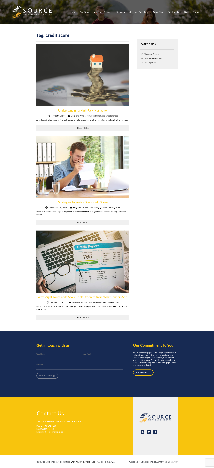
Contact (196, 12)
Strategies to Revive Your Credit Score (83, 202)
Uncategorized (112, 116)
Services (120, 12)
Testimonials (174, 12)
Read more (83, 128)
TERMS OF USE (89, 462)
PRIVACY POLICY (74, 462)
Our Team (85, 12)
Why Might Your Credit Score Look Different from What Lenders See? (83, 297)
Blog (186, 12)
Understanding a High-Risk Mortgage (82, 110)
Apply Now (141, 372)
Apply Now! (158, 12)
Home (73, 12)
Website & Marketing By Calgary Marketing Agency (153, 462)
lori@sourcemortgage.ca (52, 432)
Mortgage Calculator (139, 12)
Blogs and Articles (78, 116)
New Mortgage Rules (96, 116)
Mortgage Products (103, 12)
